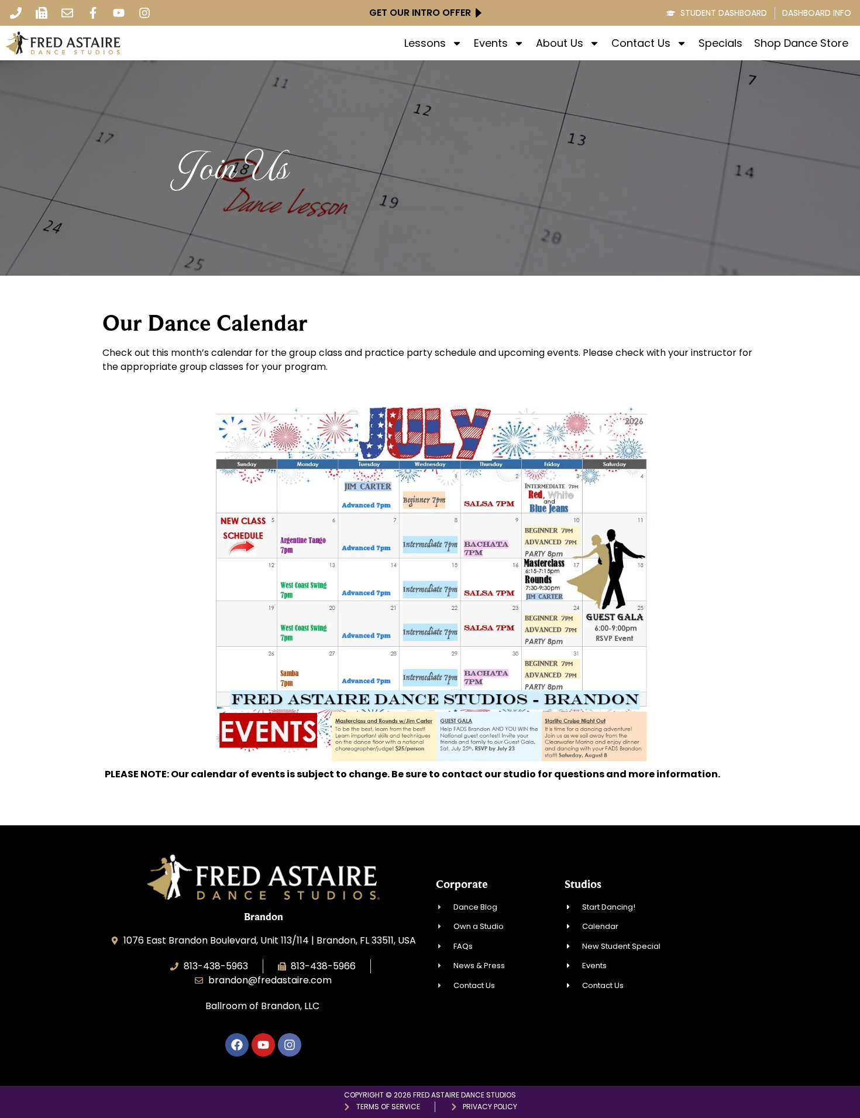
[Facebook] (237, 1045)
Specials (720, 43)
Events (491, 43)
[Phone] (16, 13)
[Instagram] (144, 13)
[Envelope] (67, 13)
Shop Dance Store (801, 43)
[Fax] (41, 13)
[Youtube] (119, 13)
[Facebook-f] (93, 13)
